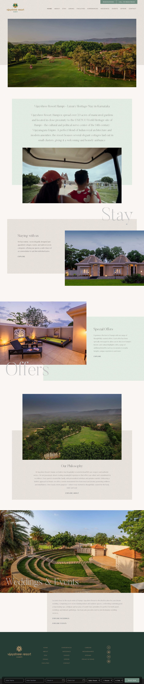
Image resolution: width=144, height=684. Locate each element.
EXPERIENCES (92, 8)
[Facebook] (108, 661)
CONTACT (132, 8)
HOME (49, 8)
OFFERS (123, 8)
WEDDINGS (105, 8)
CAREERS (88, 647)
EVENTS (115, 8)
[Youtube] (108, 652)
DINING (71, 8)
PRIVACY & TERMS (88, 659)
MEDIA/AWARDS (88, 651)
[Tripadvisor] (108, 656)
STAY (64, 8)
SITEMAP (88, 655)
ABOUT (57, 8)
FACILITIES (81, 8)
